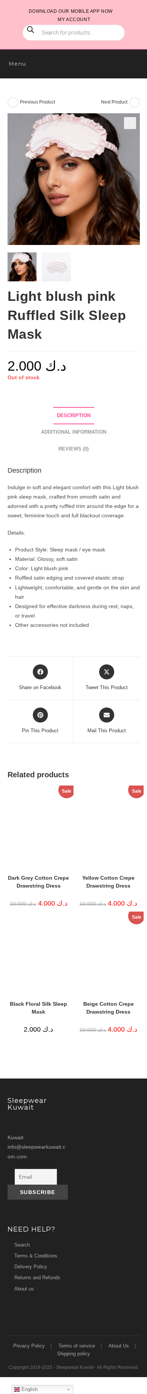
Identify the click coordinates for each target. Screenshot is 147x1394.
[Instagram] (15, 1123)
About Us (119, 1346)
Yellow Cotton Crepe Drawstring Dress (108, 882)
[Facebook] (29, 1123)
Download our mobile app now (71, 11)
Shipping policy (73, 1353)
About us (24, 1289)
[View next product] (134, 102)
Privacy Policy (29, 1346)
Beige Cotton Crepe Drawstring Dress (108, 1008)
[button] (130, 123)
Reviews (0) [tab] (73, 449)
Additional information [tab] (73, 432)
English (29, 1389)
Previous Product (37, 102)
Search (22, 1245)
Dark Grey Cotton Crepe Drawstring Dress (38, 882)
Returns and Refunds (37, 1277)
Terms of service (76, 1346)
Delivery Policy (30, 1266)
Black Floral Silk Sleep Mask (38, 1008)
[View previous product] (13, 102)
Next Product (114, 102)
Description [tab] (73, 415)
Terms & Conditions (35, 1256)
